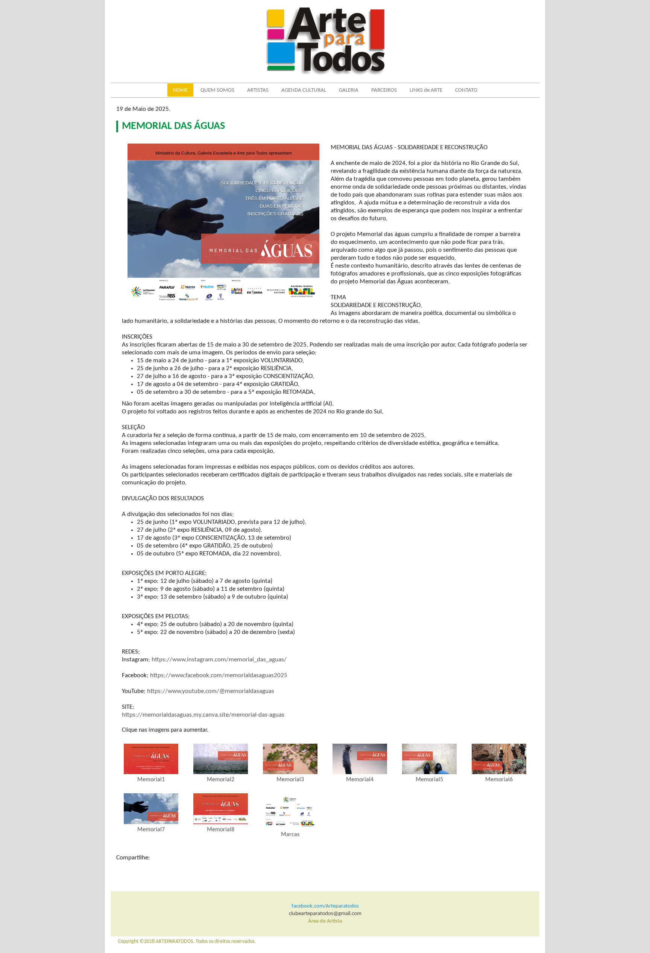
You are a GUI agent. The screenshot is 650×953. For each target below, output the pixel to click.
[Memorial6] (499, 759)
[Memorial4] (360, 759)
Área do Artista (325, 921)
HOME (180, 90)
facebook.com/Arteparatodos (325, 906)
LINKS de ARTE (426, 90)
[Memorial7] (151, 808)
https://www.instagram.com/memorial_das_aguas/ (219, 660)
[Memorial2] (220, 759)
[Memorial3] (290, 759)
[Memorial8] (220, 808)
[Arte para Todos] (325, 41)
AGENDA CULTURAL (303, 90)
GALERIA (348, 90)
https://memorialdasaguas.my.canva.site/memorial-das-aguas (203, 715)
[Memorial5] (429, 759)
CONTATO (466, 90)
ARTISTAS (258, 90)
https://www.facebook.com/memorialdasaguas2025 (218, 675)
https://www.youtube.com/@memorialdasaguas (210, 691)
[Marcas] (290, 811)
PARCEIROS (384, 90)
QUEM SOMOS (217, 90)
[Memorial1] (151, 759)
